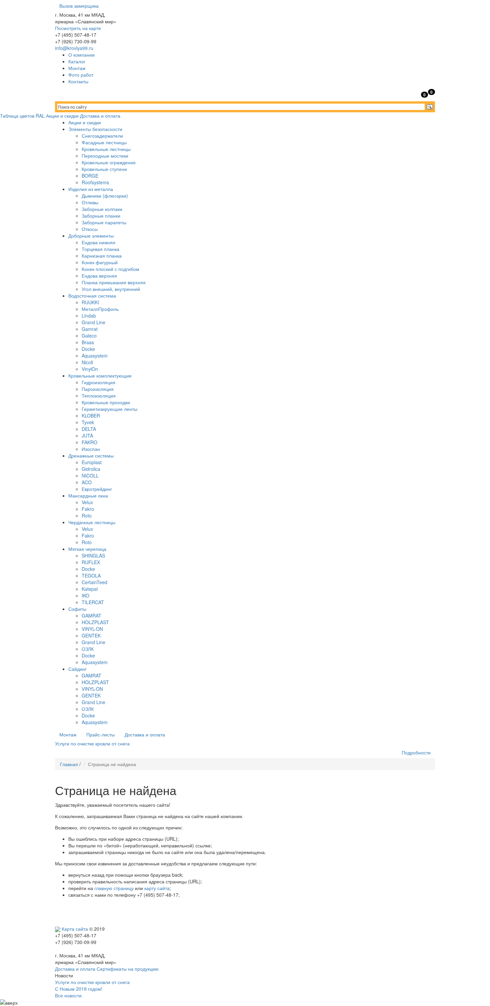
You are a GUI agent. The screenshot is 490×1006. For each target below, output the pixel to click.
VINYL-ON (92, 628)
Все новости (68, 995)
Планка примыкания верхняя (114, 282)
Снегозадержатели (102, 135)
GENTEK (91, 635)
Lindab (89, 315)
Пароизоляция (98, 389)
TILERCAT (93, 602)
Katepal (90, 588)
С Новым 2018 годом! (78, 988)
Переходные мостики (105, 155)
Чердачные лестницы (91, 522)
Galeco (89, 335)
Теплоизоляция (99, 395)
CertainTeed (94, 582)
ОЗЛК (88, 648)
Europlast (92, 462)
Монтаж (76, 68)
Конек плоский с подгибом (110, 269)
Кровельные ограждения (109, 162)
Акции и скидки (62, 115)
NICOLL (90, 475)
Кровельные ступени (104, 169)
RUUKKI (90, 302)
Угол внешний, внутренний (111, 289)
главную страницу (114, 888)
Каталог (76, 61)
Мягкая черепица (87, 548)
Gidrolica (91, 469)
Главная (69, 764)
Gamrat (90, 329)
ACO (87, 482)
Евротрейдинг (97, 489)
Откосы (90, 229)
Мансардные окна (88, 495)
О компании (81, 54)
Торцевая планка (100, 249)
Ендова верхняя (99, 275)
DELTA (89, 429)
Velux (87, 502)
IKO (85, 595)
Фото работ (80, 74)
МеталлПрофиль (100, 309)
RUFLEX (91, 562)
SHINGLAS (93, 555)
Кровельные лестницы (106, 149)
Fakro (88, 508)
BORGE (90, 175)
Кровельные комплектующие (100, 375)
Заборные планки (101, 215)
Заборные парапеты (104, 222)
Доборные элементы (91, 235)
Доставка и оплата (100, 115)
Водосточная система (92, 295)
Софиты (77, 608)
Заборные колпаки (102, 209)
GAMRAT (91, 615)
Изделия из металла (90, 189)
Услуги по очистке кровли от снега (92, 982)
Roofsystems (95, 182)
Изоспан (91, 449)
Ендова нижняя (98, 242)
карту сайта (157, 888)
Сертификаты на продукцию (128, 968)
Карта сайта (75, 928)
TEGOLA (91, 575)
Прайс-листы (100, 734)
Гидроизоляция (98, 382)
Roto (87, 515)
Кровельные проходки (106, 402)
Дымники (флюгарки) (105, 195)
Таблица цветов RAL (22, 115)
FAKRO (89, 442)
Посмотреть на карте (78, 28)
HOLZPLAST (95, 622)
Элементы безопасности (95, 129)
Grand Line (93, 322)
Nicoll (87, 362)
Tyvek (88, 422)
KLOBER (91, 415)
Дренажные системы (91, 455)
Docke (88, 349)
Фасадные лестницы (104, 142)
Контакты (78, 81)
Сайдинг (77, 668)
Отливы (90, 202)
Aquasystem (95, 355)
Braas (88, 342)
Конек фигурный (100, 262)
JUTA (87, 435)
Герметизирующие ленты (109, 409)
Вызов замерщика (79, 5)
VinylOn (90, 369)
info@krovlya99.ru (74, 48)
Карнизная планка (102, 255)
